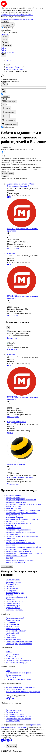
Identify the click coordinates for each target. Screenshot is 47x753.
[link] (5, 42)
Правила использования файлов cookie (17, 19)
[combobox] (12, 79)
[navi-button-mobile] (3, 55)
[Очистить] (4, 84)
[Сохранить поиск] (3, 91)
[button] (3, 48)
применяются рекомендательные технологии (21, 726)
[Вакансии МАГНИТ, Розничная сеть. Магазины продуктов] (26, 213)
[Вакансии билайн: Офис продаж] (26, 448)
